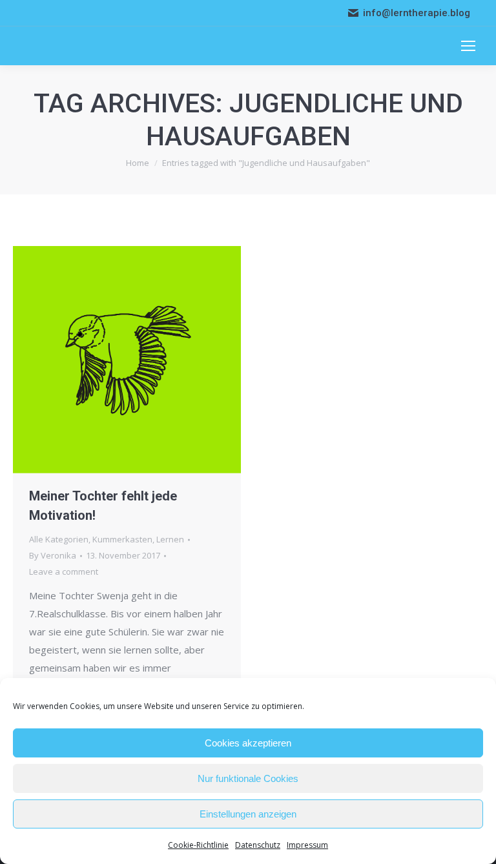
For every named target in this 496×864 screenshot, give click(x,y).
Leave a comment (63, 571)
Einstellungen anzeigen (248, 813)
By (52, 555)
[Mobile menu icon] (468, 46)
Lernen (170, 539)
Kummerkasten (122, 539)
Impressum (307, 844)
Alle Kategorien (58, 539)
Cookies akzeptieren (248, 742)
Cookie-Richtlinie (198, 844)
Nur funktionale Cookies (248, 778)
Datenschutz (257, 844)
